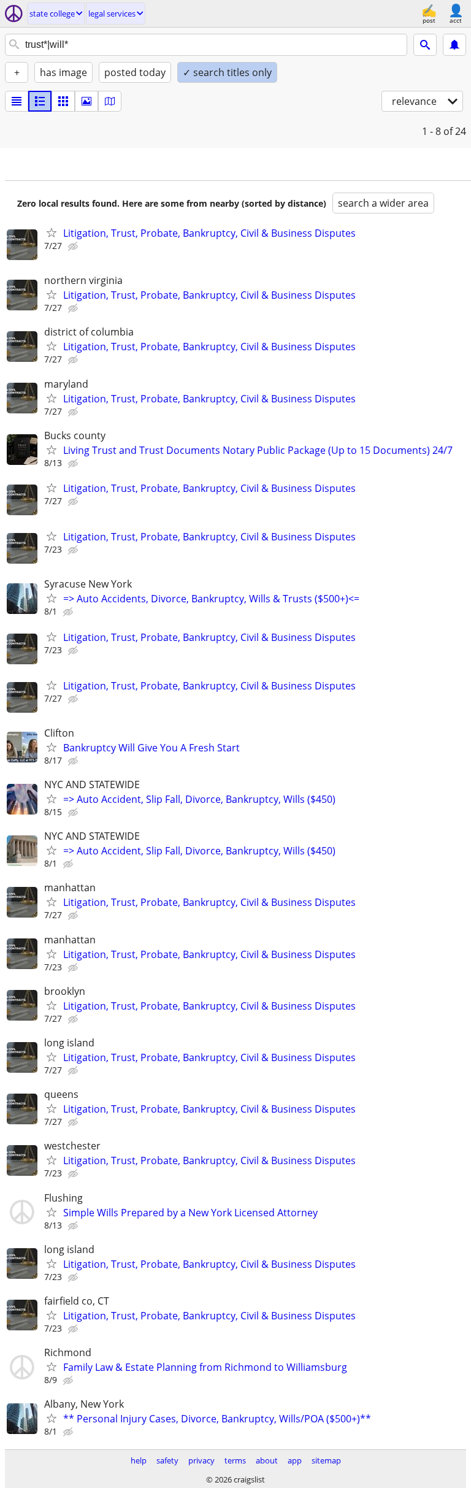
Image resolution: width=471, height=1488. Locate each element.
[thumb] (40, 101)
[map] (109, 101)
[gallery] (86, 101)
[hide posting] (74, 246)
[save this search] (454, 45)
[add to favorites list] (51, 232)
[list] (16, 101)
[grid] (63, 101)
